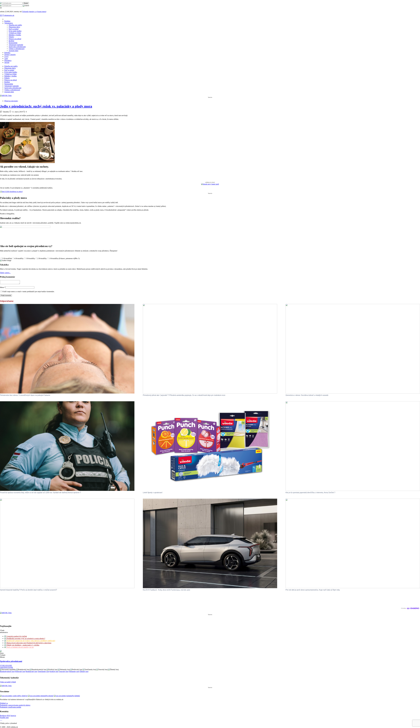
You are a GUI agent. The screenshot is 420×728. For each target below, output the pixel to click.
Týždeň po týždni (15, 33)
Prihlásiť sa (4, 703)
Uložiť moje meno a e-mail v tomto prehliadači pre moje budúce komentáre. (28, 291)
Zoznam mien (13, 51)
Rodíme (11, 41)
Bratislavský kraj (31, 671)
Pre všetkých (23, 696)
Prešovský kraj (20, 671)
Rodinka (7, 21)
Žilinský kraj (84, 671)
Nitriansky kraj (74, 671)
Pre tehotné (49, 696)
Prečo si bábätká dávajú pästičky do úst (20, 647)
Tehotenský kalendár (16, 45)
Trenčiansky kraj (43, 671)
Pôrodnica (7, 60)
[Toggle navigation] (1, 15)
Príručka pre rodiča (15, 25)
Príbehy (11, 37)
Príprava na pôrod (15, 39)
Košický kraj (54, 671)
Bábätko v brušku (15, 35)
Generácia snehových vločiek (16, 636)
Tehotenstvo (8, 23)
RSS (8, 716)
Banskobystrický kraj (7, 671)
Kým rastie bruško (15, 31)
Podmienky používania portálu (10, 707)
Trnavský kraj (63, 671)
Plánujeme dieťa (14, 27)
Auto (6, 58)
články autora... (5, 273)
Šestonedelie (13, 43)
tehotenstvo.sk (9, 15)
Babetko (7, 53)
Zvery (6, 56)
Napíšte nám (4, 717)
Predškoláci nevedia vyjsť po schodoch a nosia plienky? (25, 638)
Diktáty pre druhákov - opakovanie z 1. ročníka (22, 645)
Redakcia (3, 716)
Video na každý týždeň (8, 682)
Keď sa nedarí (13, 29)
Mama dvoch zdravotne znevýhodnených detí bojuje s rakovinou (28, 643)
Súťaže (6, 62)
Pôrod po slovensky (11, 101)
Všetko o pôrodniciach (16, 49)
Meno (2, 287)
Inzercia (13, 716)
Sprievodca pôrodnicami (17, 47)
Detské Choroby (10, 55)
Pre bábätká (76, 696)
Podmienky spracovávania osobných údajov (15, 705)
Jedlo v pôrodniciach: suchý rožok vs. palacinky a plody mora (46, 106)
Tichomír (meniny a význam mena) (34, 11)
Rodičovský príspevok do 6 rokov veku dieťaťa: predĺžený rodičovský (30, 641)
